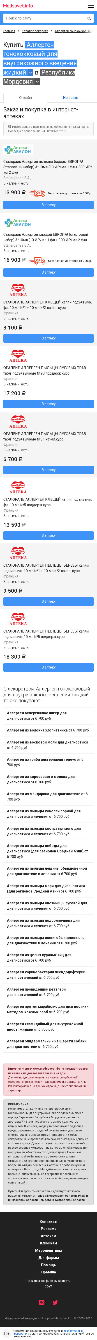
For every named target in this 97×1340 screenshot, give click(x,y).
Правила (48, 1272)
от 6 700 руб (37, 716)
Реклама (48, 1229)
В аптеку (49, 205)
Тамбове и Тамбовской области (62, 1200)
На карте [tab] (70, 98)
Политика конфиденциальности (48, 1280)
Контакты (48, 1221)
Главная (9, 31)
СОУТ (48, 1286)
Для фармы (48, 1258)
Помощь (48, 1265)
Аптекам (48, 1236)
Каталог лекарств (35, 31)
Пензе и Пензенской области (56, 1195)
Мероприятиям (48, 1250)
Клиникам (48, 1243)
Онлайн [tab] (25, 98)
